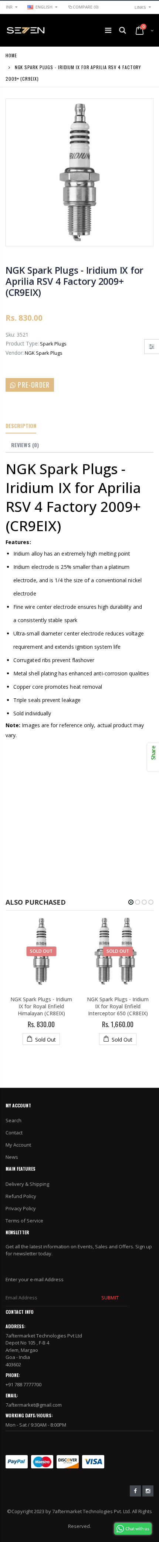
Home (11, 55)
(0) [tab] (25, 445)
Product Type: (22, 343)
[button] (131, 902)
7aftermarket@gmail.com (34, 1404)
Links (140, 7)
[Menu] (108, 30)
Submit (109, 1297)
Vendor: (15, 352)
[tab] (21, 426)
